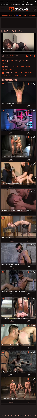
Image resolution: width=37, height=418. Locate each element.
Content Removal (30, 415)
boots (5, 69)
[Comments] (27, 56)
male (22, 67)
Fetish (5, 75)
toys (18, 67)
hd (10, 67)
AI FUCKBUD (31, 15)
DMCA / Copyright (7, 415)
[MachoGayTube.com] (18, 9)
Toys (24, 75)
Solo (20, 75)
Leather (15, 75)
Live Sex (4, 15)
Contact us (18, 415)
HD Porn (22, 15)
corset (10, 69)
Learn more (29, 4)
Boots (20, 73)
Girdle (10, 75)
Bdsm (15, 73)
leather (27, 67)
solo (14, 67)
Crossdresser (28, 73)
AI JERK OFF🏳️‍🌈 (13, 15)
